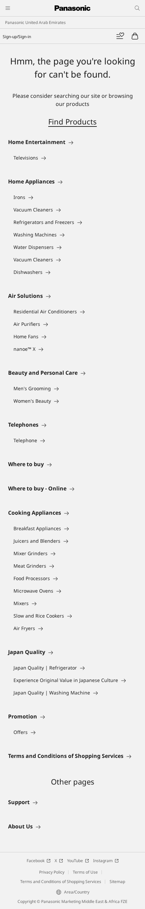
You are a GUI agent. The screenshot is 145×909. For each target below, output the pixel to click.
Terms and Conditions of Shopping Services (60, 881)
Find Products (72, 121)
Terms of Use (85, 872)
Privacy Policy (51, 872)
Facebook (36, 860)
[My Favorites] (120, 36)
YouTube (75, 860)
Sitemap (117, 881)
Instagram (103, 860)
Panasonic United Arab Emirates (35, 22)
